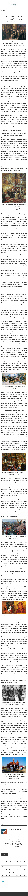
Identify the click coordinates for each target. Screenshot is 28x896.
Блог (4, 824)
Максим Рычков (17, 21)
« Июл (2, 881)
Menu (3, 10)
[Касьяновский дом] (14, 4)
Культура (17, 824)
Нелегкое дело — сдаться (9, 844)
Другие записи (13, 831)
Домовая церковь (10, 824)
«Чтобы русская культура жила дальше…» (19, 845)
